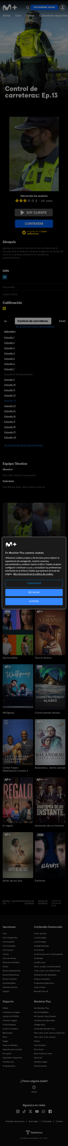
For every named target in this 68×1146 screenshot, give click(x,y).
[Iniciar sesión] (62, 7)
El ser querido (40, 933)
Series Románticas (11, 975)
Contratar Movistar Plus (44, 1029)
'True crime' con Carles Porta (47, 971)
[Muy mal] (17, 200)
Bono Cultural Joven (43, 1053)
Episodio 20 (10, 437)
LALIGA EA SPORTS (11, 1016)
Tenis (5, 1037)
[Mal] (21, 200)
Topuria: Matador (10, 1045)
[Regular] (25, 200)
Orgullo (6, 991)
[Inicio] (10, 7)
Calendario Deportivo (12, 1058)
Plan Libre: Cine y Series (44, 1037)
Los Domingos (40, 942)
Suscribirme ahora (44, 7)
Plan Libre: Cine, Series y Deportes (49, 1033)
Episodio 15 (10, 411)
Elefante (40, 880)
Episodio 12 (10, 395)
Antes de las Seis (12, 880)
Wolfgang (8, 712)
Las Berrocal (39, 962)
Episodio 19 (10, 432)
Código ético (39, 1024)
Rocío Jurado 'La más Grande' (47, 966)
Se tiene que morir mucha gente (48, 954)
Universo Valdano (10, 1029)
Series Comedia (10, 979)
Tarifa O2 (38, 1058)
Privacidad (46, 1121)
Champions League (11, 1012)
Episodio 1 (9, 337)
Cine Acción (8, 950)
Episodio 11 (9, 390)
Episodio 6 (9, 363)
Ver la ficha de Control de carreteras (35, 326)
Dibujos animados (42, 979)
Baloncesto (8, 1033)
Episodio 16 (10, 416)
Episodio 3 (9, 348)
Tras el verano (43, 657)
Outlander (38, 958)
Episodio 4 (9, 353)
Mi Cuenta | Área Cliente (45, 1016)
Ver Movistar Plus (41, 1008)
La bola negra (40, 937)
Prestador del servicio (15, 1121)
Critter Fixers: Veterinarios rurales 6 (15, 769)
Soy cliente (37, 212)
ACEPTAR (34, 601)
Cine (18, 15)
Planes (37, 1041)
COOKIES (59, 1121)
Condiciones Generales (44, 1020)
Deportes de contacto (12, 1049)
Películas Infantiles (11, 962)
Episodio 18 (10, 427)
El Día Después (9, 1024)
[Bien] (29, 200)
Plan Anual (39, 1049)
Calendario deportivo (53, 15)
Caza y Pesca (40, 987)
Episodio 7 (9, 369)
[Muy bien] (33, 200)
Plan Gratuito (40, 1045)
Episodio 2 (9, 342)
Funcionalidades (41, 1012)
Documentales (9, 983)
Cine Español (8, 942)
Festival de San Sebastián (45, 975)
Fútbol (30, 15)
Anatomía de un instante (49, 825)
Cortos (6, 954)
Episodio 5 (9, 358)
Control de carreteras (32, 321)
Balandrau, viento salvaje (50, 767)
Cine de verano (9, 958)
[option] (20, 521)
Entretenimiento (10, 987)
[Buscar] (27, 7)
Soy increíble (10, 657)
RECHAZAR (34, 592)
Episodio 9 (9, 379)
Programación (9, 1066)
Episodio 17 (9, 421)
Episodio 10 (10, 384)
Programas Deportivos (44, 983)
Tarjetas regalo (40, 1062)
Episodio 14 (10, 406)
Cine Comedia (9, 946)
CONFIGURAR (34, 583)
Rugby (5, 1041)
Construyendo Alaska (47, 712)
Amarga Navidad (41, 946)
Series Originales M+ (12, 971)
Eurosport (7, 1053)
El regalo (8, 825)
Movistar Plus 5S (41, 991)
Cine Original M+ (10, 937)
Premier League (10, 1020)
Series (7, 15)
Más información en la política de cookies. (33, 574)
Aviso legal (33, 1121)
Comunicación (40, 1066)
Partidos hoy (8, 1062)
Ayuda (34, 1092)
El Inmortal (39, 950)
